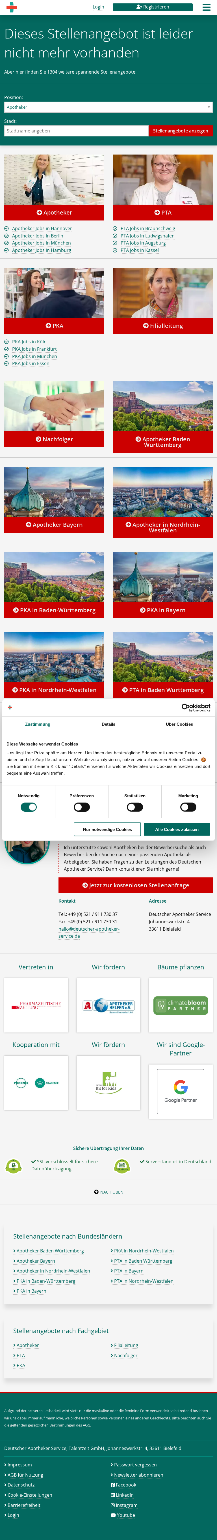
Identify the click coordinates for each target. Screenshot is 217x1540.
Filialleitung (166, 325)
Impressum (20, 1465)
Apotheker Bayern (57, 524)
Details (109, 723)
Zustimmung (37, 723)
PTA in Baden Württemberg (166, 690)
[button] (207, 9)
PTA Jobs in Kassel (140, 250)
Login (98, 7)
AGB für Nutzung (25, 1475)
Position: (13, 97)
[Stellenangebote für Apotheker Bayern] (54, 491)
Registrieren (155, 7)
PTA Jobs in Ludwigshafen (148, 236)
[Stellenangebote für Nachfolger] (54, 406)
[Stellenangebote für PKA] (54, 292)
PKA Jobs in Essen (30, 363)
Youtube (126, 1515)
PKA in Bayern (166, 610)
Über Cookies (179, 723)
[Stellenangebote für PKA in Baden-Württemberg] (54, 577)
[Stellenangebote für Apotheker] (54, 179)
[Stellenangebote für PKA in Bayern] (163, 577)
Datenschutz (21, 1485)
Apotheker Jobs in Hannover (42, 228)
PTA (166, 212)
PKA (57, 325)
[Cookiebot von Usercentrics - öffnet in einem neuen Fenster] (186, 707)
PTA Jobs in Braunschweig (148, 228)
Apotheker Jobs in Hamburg (41, 250)
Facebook (126, 1485)
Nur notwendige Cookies (107, 829)
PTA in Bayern (128, 1271)
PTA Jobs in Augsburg (143, 243)
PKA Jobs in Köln (29, 342)
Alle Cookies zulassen (177, 829)
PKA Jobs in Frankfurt (34, 349)
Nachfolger (57, 439)
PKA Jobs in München (34, 356)
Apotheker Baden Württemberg (165, 442)
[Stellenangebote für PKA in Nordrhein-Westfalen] (54, 657)
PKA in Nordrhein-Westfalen (57, 690)
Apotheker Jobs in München (41, 243)
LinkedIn (125, 1495)
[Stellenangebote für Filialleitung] (163, 292)
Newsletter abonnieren (138, 1475)
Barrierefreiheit (24, 1505)
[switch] (82, 806)
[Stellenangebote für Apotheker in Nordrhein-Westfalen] (163, 491)
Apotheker (57, 212)
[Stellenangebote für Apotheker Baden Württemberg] (163, 406)
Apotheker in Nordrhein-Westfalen (165, 527)
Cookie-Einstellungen (30, 1495)
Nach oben (111, 1192)
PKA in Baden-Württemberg (57, 610)
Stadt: (10, 121)
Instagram (127, 1505)
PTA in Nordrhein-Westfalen (143, 1281)
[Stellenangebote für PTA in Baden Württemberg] (163, 657)
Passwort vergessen (135, 1465)
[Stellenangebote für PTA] (163, 179)
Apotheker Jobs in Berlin (37, 236)
